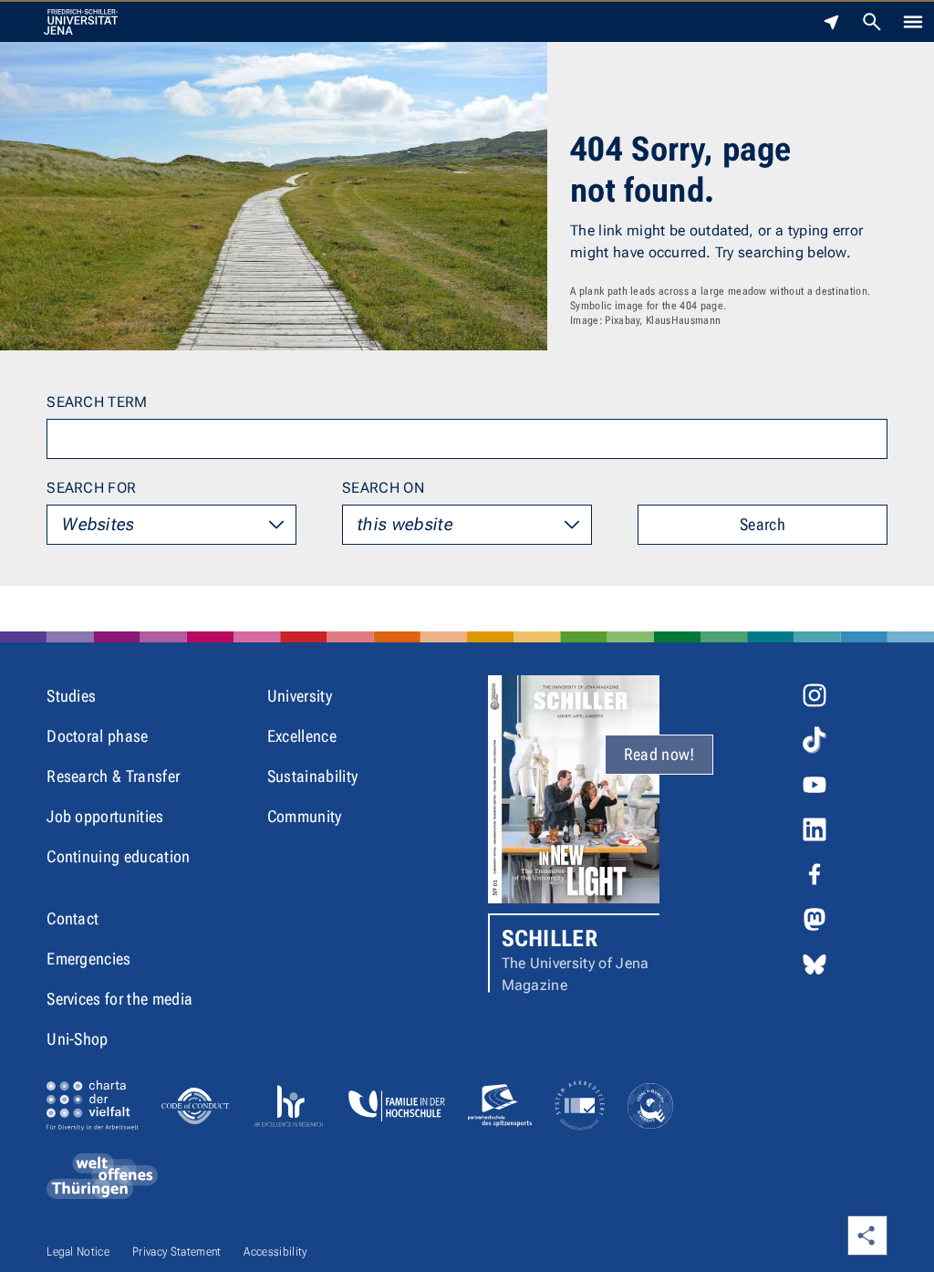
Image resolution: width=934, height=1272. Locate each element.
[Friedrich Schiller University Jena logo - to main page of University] (81, 22)
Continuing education (118, 856)
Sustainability (312, 776)
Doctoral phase (97, 735)
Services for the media (119, 998)
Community (304, 816)
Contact (73, 918)
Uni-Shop (78, 1038)
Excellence (302, 735)
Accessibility (275, 1251)
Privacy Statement (176, 1251)
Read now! (659, 754)
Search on (383, 487)
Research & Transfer (113, 776)
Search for (91, 487)
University (299, 695)
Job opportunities (105, 816)
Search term (97, 402)
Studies (71, 695)
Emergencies (89, 958)
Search (762, 524)
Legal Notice (78, 1251)
